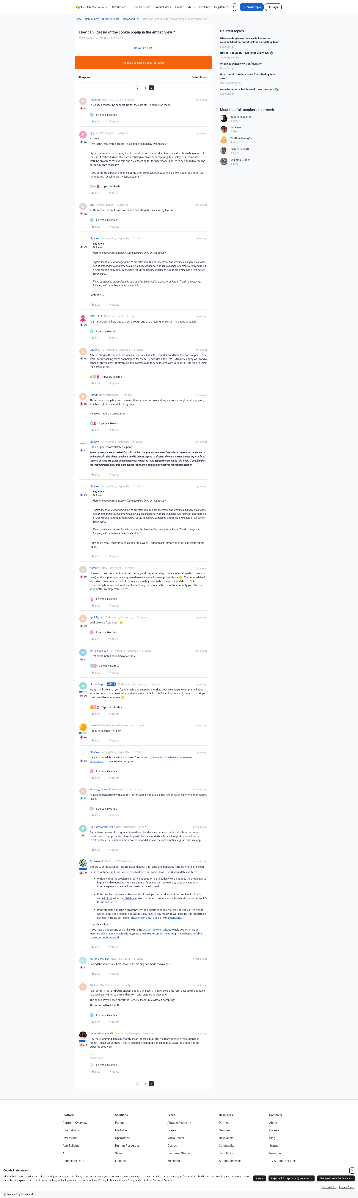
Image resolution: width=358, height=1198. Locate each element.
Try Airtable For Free (282, 1161)
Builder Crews (142, 7)
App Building (71, 1145)
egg (92, 133)
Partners (224, 1123)
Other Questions (229, 57)
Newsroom (276, 1153)
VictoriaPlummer (100, 1033)
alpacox (94, 238)
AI (64, 1153)
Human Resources (127, 1145)
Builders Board (111, 19)
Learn (171, 1115)
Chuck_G (95, 349)
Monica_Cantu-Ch (100, 789)
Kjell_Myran (96, 617)
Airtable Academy (179, 1123)
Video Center (175, 1138)
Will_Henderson (99, 650)
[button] (252, 7)
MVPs (191, 7)
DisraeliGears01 (239, 149)
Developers (226, 1138)
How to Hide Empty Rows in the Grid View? (244, 53)
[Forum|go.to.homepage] (91, 7)
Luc (92, 204)
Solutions (121, 1115)
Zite (133, 917)
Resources (226, 1115)
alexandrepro (97, 684)
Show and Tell (131, 19)
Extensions (70, 1138)
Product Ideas (163, 7)
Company (275, 1115)
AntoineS (95, 99)
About (273, 1123)
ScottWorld (96, 861)
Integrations (71, 1130)
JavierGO (95, 725)
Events (179, 7)
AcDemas (235, 127)
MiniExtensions (172, 917)
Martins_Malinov (99, 958)
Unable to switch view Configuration (241, 63)
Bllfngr (94, 395)
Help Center (221, 7)
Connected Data (73, 1161)
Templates (226, 1153)
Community (92, 19)
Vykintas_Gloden (240, 160)
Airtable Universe (230, 1161)
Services (224, 1130)
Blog (272, 1138)
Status (273, 1145)
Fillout (108, 898)
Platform (69, 1115)
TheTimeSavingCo (241, 138)
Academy (204, 7)
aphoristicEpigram (241, 116)
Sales (118, 1153)
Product (120, 1123)
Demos (172, 1145)
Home (78, 19)
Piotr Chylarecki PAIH (102, 827)
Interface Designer (230, 83)
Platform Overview (75, 1123)
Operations (122, 1138)
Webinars (173, 1161)
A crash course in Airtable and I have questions (247, 89)
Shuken (94, 985)
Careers (274, 1130)
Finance (120, 1161)
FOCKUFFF (96, 316)
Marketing (121, 1130)
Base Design (227, 46)
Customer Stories (178, 1153)
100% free (129, 898)
